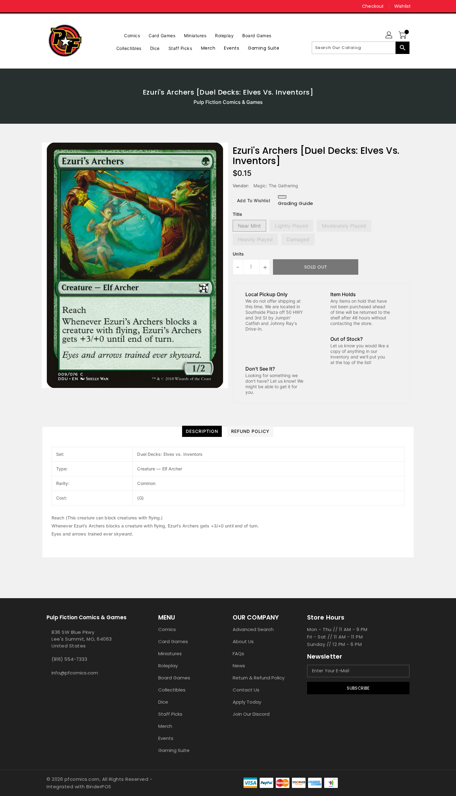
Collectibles (172, 690)
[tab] (202, 431)
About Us (243, 641)
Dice (163, 702)
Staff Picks (170, 714)
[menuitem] (132, 35)
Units (238, 254)
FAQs (238, 653)
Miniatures (170, 653)
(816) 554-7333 (69, 659)
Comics (167, 629)
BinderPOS (98, 786)
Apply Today (247, 702)
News (239, 665)
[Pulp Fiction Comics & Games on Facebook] (37, 6)
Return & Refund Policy (258, 677)
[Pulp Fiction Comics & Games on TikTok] (61, 6)
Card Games (173, 641)
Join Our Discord (251, 714)
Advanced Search (253, 629)
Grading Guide (295, 203)
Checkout (373, 6)
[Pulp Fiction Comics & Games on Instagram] (49, 6)
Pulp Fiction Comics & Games (228, 102)
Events (165, 738)
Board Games (174, 677)
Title (237, 214)
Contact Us (246, 690)
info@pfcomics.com (74, 672)
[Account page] (389, 35)
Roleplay (168, 665)
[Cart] (403, 35)
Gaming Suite (174, 750)
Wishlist (402, 6)
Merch (165, 726)
